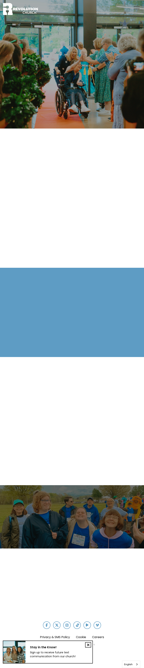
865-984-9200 (48, 596)
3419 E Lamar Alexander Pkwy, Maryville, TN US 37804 (76, 601)
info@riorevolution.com (19, 594)
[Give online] (103, 573)
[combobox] (131, 664)
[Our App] (130, 573)
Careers (98, 637)
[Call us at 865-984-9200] (48, 573)
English (128, 664)
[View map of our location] (76, 573)
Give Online (103, 594)
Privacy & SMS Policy (55, 637)
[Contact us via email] (17, 573)
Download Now (130, 596)
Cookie (81, 637)
